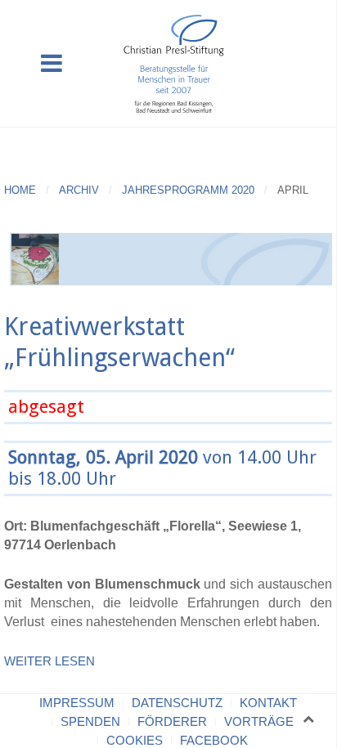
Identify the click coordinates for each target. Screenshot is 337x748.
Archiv (79, 190)
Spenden (90, 721)
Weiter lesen (49, 661)
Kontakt (268, 703)
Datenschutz (177, 703)
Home (20, 190)
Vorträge (259, 721)
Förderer (172, 721)
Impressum (77, 703)
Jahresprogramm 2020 (188, 190)
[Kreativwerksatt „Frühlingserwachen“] (168, 256)
